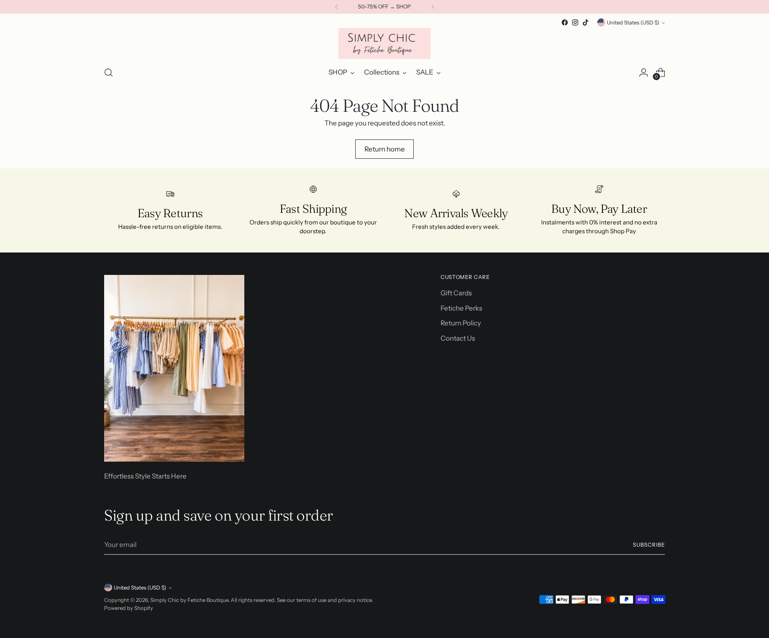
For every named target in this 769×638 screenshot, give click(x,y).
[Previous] (336, 7)
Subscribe (649, 544)
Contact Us (458, 338)
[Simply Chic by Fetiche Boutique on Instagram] (575, 22)
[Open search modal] (109, 73)
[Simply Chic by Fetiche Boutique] (384, 43)
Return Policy (461, 323)
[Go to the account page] (644, 73)
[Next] (432, 7)
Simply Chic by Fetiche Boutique (189, 600)
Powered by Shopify (128, 608)
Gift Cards (456, 293)
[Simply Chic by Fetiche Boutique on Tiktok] (585, 22)
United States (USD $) (633, 22)
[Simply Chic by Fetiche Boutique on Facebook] (564, 22)
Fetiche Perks (461, 308)
